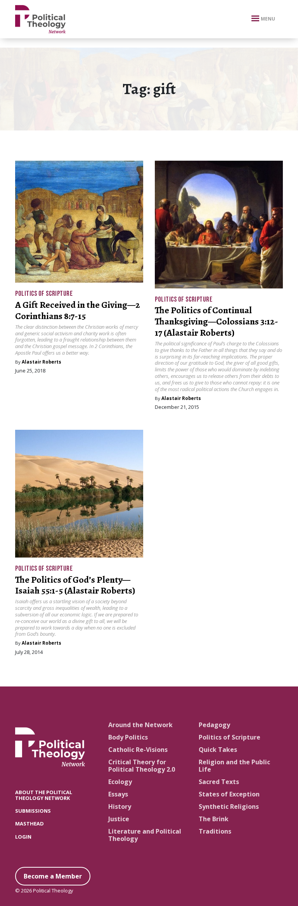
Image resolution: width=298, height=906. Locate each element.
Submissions (33, 810)
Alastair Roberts (41, 362)
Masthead (29, 823)
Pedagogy (214, 725)
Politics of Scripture (44, 294)
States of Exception (229, 794)
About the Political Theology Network (43, 795)
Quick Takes (218, 749)
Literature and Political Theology (144, 835)
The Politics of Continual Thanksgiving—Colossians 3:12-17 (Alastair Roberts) (216, 321)
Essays (118, 794)
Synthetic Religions (229, 806)
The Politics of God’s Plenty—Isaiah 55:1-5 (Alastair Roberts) (75, 585)
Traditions (215, 831)
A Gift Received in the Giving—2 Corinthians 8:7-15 (77, 310)
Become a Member (53, 876)
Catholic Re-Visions (138, 749)
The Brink (214, 819)
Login (23, 836)
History (119, 806)
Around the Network (140, 725)
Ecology (120, 781)
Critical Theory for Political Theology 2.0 (141, 766)
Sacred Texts (219, 781)
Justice (118, 819)
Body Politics (128, 737)
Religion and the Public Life (234, 766)
